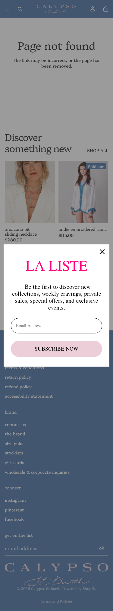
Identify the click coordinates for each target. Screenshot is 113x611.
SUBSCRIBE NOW (56, 348)
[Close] (102, 251)
